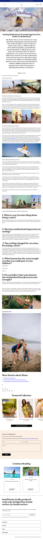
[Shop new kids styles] (21, 313)
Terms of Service (33, 438)
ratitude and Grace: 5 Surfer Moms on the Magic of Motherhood (16, 381)
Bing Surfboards (12, 138)
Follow (3, 529)
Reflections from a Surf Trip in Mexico (31, 480)
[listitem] (5, 390)
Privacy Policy (25, 438)
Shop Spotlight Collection (21, 425)
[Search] (5, 4)
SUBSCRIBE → (32, 514)
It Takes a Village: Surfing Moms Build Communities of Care (14, 379)
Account (37, 4)
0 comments (5, 388)
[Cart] (40, 4)
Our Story (4, 525)
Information (4, 522)
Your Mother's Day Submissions (9, 378)
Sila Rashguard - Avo (10, 419)
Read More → (12, 489)
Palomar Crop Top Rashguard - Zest (26, 419)
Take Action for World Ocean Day (12, 481)
